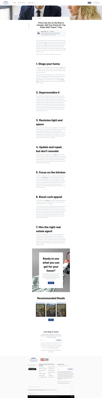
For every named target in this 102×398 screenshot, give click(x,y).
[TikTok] (36, 365)
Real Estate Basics (51, 366)
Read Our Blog (41, 375)
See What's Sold (51, 377)
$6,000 (55, 154)
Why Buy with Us (31, 2)
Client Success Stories (43, 368)
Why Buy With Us (51, 370)
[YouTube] (33, 365)
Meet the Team (42, 366)
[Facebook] (28, 365)
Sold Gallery (50, 375)
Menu (90, 2)
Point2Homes (45, 177)
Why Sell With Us (51, 368)
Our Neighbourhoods (43, 377)
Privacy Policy (72, 386)
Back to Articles (39, 18)
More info (60, 396)
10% (46, 43)
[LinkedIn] (31, 365)
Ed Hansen (47, 200)
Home (14, 2)
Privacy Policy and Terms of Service (53, 347)
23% (61, 67)
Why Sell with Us (21, 2)
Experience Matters (42, 373)
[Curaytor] (32, 369)
